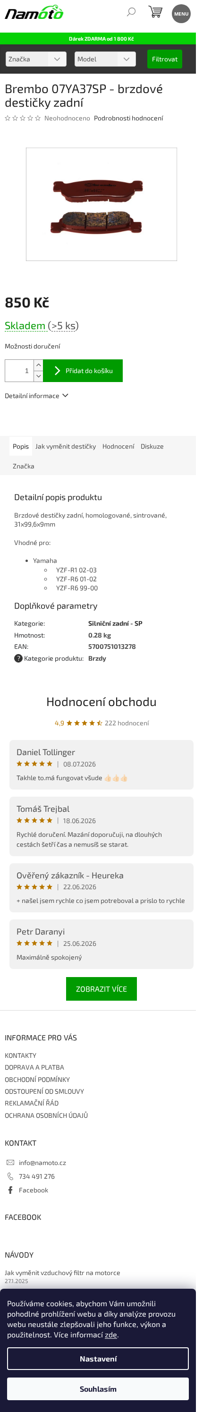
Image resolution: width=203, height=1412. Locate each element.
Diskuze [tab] (152, 446)
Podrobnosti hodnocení (128, 118)
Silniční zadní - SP (115, 623)
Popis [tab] (21, 446)
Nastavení (98, 1358)
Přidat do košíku (89, 370)
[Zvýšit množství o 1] (38, 365)
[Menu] (180, 13)
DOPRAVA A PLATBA (34, 1067)
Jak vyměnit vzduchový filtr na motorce (62, 1272)
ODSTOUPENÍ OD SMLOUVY (44, 1091)
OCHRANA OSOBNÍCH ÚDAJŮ (46, 1115)
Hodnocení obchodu (101, 701)
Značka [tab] (23, 466)
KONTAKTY (20, 1055)
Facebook (33, 1190)
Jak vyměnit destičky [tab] (65, 446)
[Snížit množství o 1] (38, 376)
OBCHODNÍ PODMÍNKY (37, 1079)
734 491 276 (37, 1176)
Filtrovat (165, 59)
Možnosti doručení (32, 346)
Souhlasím (98, 1388)
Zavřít (55, 422)
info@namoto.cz (42, 1162)
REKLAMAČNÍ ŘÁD (32, 1103)
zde (111, 1334)
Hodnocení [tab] (118, 446)
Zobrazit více (101, 988)
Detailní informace (32, 395)
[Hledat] (131, 13)
